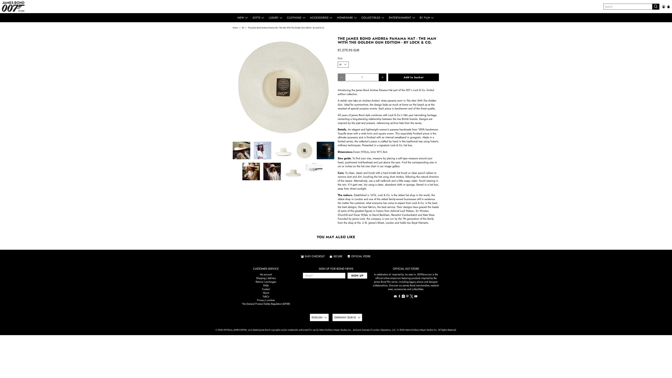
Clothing (294, 18)
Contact (266, 289)
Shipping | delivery (266, 278)
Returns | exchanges (266, 282)
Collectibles (370, 18)
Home (235, 28)
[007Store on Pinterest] (407, 297)
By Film (425, 18)
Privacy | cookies (266, 300)
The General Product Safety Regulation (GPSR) (266, 304)
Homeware (345, 18)
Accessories (319, 18)
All (243, 28)
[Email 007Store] (395, 297)
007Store (228, 329)
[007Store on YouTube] (415, 297)
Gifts (256, 18)
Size (340, 58)
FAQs (266, 285)
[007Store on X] (411, 297)
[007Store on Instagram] (403, 297)
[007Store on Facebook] (399, 297)
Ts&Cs (266, 296)
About (266, 293)
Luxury (273, 18)
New (240, 18)
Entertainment (400, 18)
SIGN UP (357, 276)
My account (266, 274)
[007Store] (13, 6)
